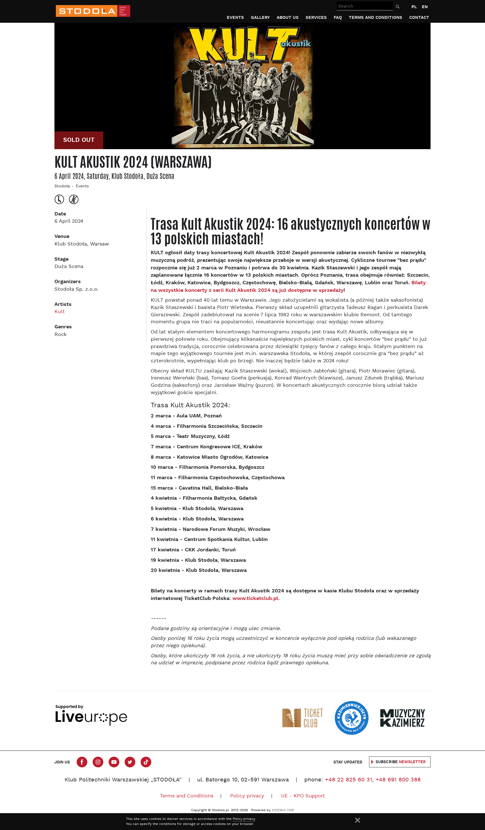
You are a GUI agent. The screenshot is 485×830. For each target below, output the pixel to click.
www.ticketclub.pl (255, 598)
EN (425, 7)
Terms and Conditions (375, 17)
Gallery (260, 17)
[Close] (357, 820)
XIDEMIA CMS (283, 810)
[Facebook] (82, 762)
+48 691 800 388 (398, 780)
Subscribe (401, 762)
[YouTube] (114, 762)
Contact (419, 17)
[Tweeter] (130, 762)
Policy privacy (247, 796)
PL (414, 7)
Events (235, 17)
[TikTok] (146, 762)
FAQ (338, 17)
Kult (59, 311)
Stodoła (62, 186)
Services (316, 17)
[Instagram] (98, 762)
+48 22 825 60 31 (348, 780)
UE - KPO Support (303, 796)
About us (288, 17)
